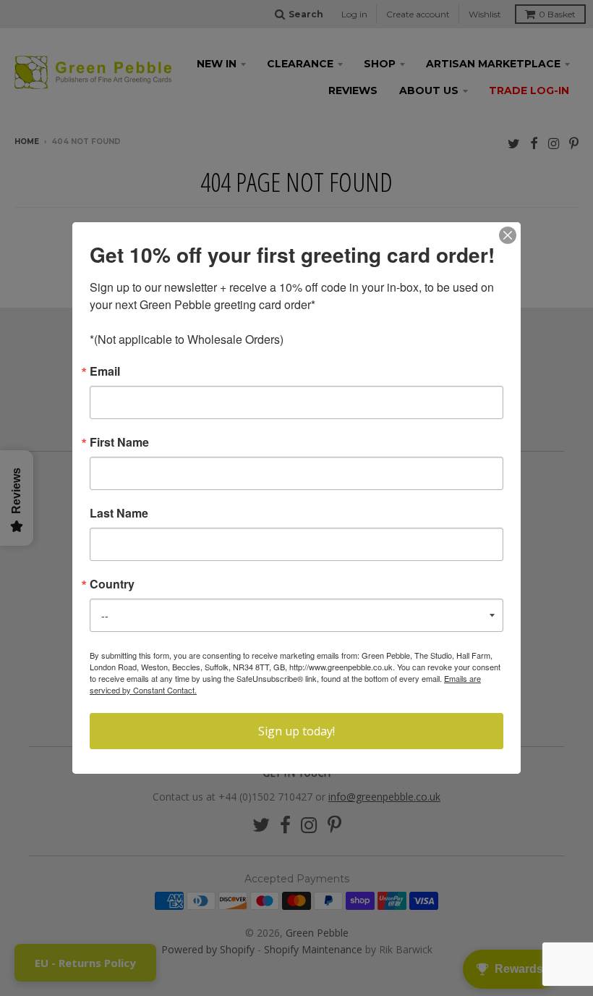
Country (112, 584)
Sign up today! (296, 731)
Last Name (119, 513)
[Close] (507, 235)
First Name (119, 442)
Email (105, 371)
